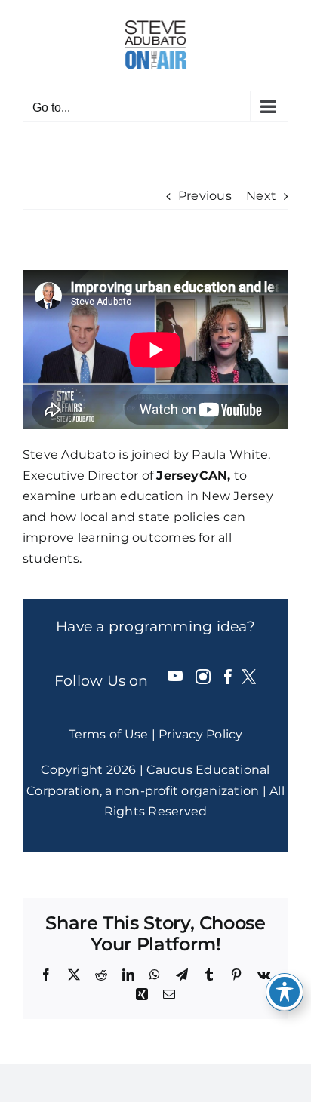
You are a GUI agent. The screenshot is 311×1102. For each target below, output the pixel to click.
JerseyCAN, (193, 475)
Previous (205, 196)
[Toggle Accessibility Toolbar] (284, 992)
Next (261, 196)
